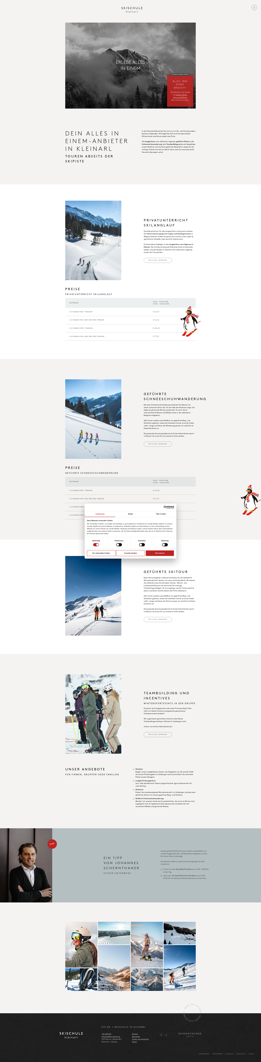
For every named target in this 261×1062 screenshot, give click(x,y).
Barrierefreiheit (218, 1053)
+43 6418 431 (106, 1034)
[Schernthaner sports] (190, 1037)
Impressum (229, 1053)
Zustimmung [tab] (100, 514)
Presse (134, 1042)
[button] (254, 7)
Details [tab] (130, 514)
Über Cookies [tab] (161, 514)
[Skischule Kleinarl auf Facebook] (166, 1035)
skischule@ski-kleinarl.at (111, 1036)
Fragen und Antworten (140, 1039)
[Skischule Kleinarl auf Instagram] (161, 1035)
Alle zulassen (160, 553)
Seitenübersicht (204, 1053)
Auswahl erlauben (130, 553)
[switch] (119, 544)
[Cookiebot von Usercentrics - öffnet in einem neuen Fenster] (165, 507)
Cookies (251, 1053)
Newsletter (136, 1036)
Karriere (135, 1034)
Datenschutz (241, 1053)
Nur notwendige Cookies (101, 553)
